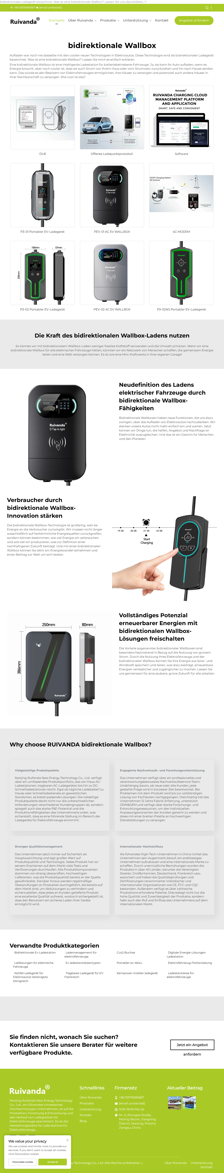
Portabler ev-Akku (129, 963)
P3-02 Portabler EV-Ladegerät (42, 309)
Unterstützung (135, 20)
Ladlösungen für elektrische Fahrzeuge (33, 964)
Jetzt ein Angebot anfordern (192, 1046)
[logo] (25, 20)
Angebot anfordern (194, 20)
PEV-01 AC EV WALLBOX (112, 231)
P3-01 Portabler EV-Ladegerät (42, 231)
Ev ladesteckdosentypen (83, 963)
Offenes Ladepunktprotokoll (112, 154)
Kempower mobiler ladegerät (137, 973)
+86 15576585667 (24, 7)
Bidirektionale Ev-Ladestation (35, 952)
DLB (42, 154)
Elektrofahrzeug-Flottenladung (190, 963)
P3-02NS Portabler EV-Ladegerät (181, 309)
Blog (83, 1121)
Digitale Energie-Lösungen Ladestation (186, 954)
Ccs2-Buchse (126, 952)
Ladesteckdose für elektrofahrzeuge (180, 975)
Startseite (57, 20)
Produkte (108, 20)
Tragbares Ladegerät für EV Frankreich (83, 975)
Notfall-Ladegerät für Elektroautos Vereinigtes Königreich (30, 977)
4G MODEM (181, 231)
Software (181, 154)
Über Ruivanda (80, 20)
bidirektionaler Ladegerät (195, 55)
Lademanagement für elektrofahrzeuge (80, 954)
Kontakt (162, 20)
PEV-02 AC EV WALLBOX (112, 309)
